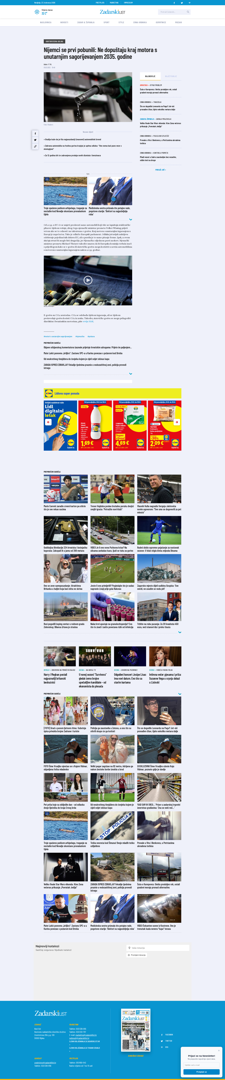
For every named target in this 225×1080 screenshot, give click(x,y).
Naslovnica (45, 22)
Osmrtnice (161, 22)
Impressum (128, 2)
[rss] (190, 2)
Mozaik (178, 22)
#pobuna (91, 336)
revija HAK (88, 321)
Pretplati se (201, 1072)
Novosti (64, 22)
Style (121, 22)
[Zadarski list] (113, 11)
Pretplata (100, 2)
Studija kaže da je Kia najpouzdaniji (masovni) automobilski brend (73, 139)
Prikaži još (160, 169)
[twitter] (182, 2)
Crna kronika (140, 22)
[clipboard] (35, 146)
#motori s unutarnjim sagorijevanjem (58, 336)
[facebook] (174, 2)
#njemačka (80, 336)
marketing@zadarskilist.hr (86, 1035)
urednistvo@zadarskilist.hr (45, 1062)
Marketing (114, 2)
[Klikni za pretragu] (188, 11)
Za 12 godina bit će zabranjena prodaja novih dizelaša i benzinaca (73, 155)
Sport (107, 22)
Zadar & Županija (86, 22)
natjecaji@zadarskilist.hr (79, 1038)
